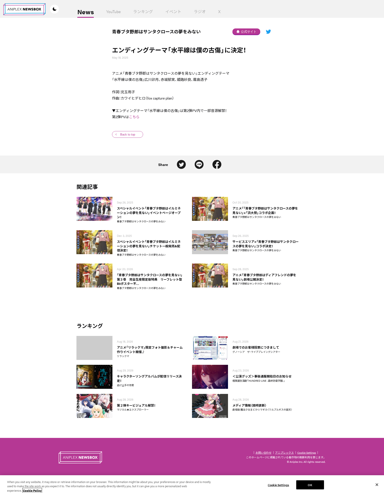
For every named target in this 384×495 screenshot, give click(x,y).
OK (310, 485)
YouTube (113, 11)
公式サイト (248, 31)
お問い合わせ (264, 452)
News (85, 11)
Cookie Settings (306, 452)
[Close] (377, 484)
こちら (134, 116)
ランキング (143, 11)
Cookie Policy (32, 490)
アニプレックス (284, 452)
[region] (192, 485)
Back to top (127, 134)
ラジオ (200, 11)
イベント (173, 11)
